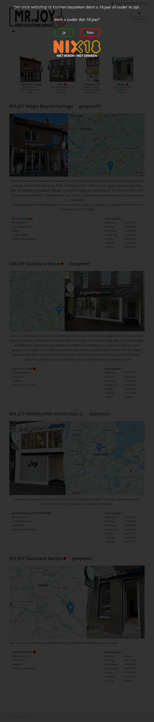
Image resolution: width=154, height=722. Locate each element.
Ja (64, 32)
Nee (90, 32)
